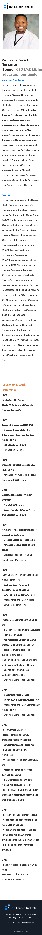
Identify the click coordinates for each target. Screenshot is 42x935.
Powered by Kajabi (21, 931)
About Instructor (13, 914)
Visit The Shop (25, 917)
